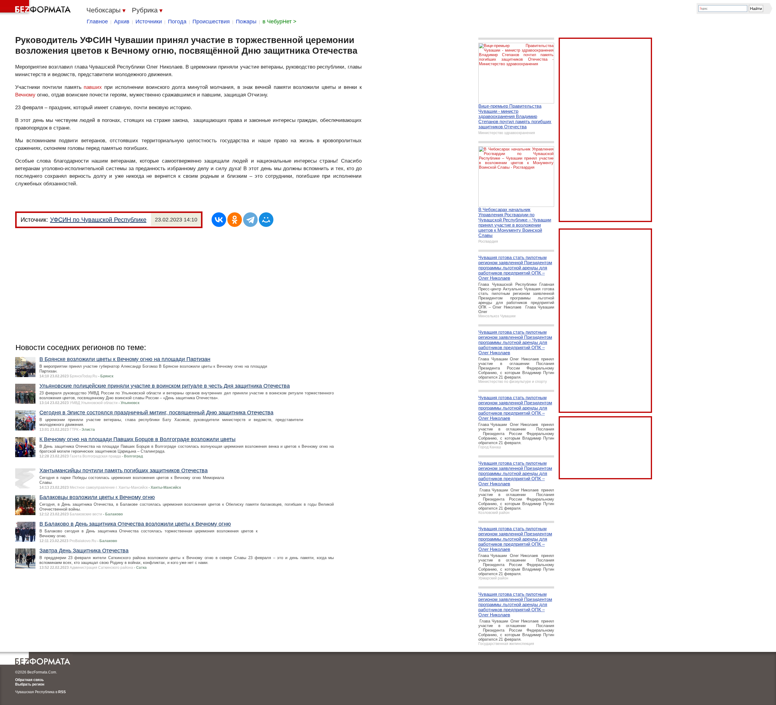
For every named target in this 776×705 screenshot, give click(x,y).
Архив (121, 22)
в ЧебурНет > (279, 22)
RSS (62, 692)
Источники (148, 22)
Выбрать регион (29, 684)
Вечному (25, 95)
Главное (97, 22)
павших (93, 87)
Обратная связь (29, 680)
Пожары (246, 22)
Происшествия (211, 22)
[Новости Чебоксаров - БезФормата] (36, 7)
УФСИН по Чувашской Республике (98, 219)
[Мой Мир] (266, 219)
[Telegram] (250, 219)
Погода (177, 22)
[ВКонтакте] (219, 219)
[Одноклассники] (234, 219)
